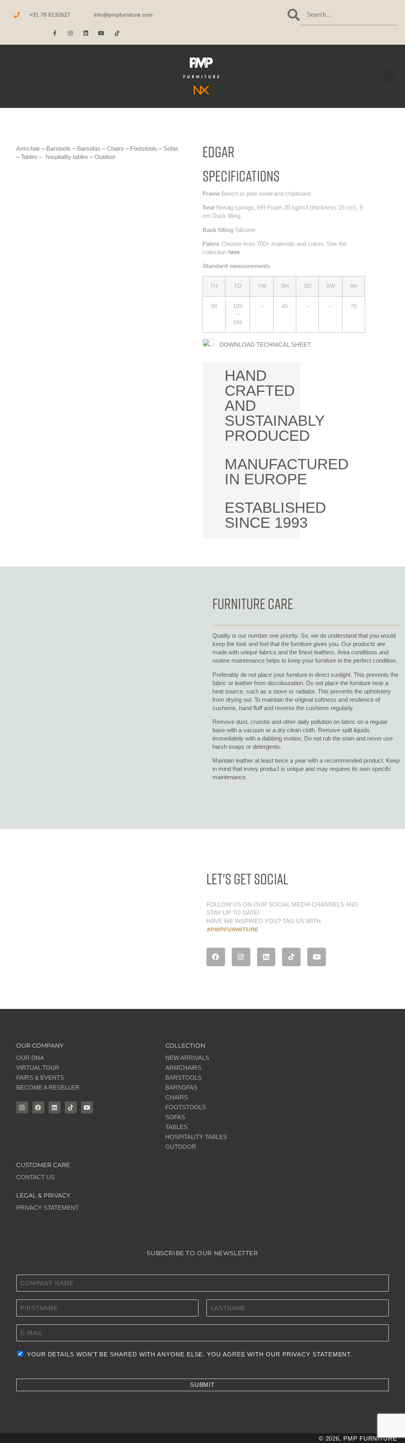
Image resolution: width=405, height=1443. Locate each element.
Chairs (115, 148)
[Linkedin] (86, 33)
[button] (13, 76)
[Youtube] (101, 33)
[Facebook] (215, 957)
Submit (202, 1384)
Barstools (58, 148)
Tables (29, 156)
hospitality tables (66, 156)
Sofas (170, 148)
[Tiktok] (117, 33)
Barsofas (88, 148)
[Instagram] (70, 33)
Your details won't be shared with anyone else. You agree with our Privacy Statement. (189, 1354)
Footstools (143, 148)
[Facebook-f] (54, 33)
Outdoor (105, 156)
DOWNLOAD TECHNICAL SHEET (265, 344)
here (234, 252)
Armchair (28, 148)
